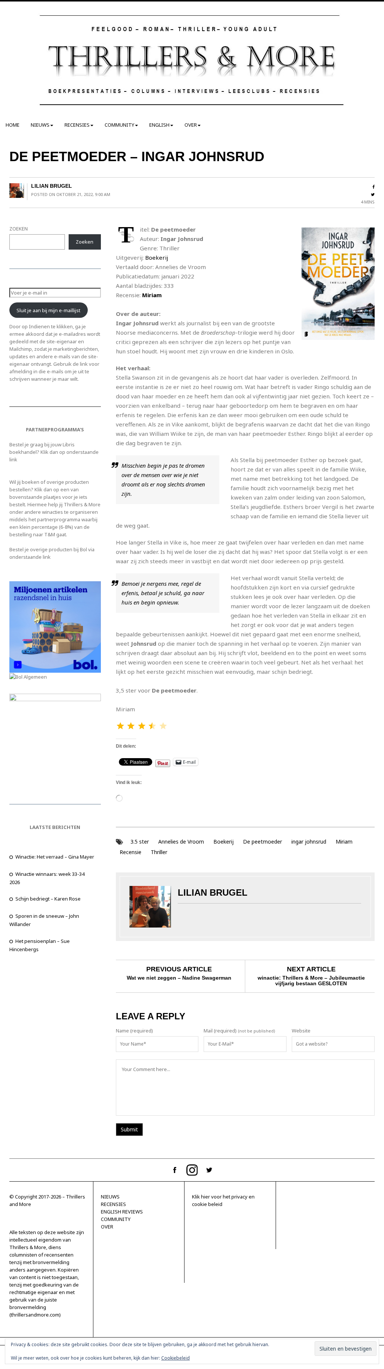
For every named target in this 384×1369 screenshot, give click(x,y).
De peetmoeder (262, 841)
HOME (13, 124)
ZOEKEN (18, 228)
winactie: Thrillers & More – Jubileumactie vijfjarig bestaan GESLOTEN (311, 980)
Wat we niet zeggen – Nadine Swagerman (179, 978)
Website (301, 1030)
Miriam (152, 295)
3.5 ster (139, 841)
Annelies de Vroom (181, 841)
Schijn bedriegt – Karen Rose (48, 898)
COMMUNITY (119, 124)
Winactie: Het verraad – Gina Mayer (54, 856)
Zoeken (84, 241)
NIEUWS (40, 124)
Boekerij (156, 257)
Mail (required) (220, 1030)
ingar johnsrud (308, 841)
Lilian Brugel (51, 186)
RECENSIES (77, 124)
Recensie (130, 852)
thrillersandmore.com (35, 1314)
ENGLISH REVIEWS (122, 1211)
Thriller (159, 852)
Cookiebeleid (175, 1358)
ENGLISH (159, 124)
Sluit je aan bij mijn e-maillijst (48, 310)
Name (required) (134, 1030)
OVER (190, 124)
